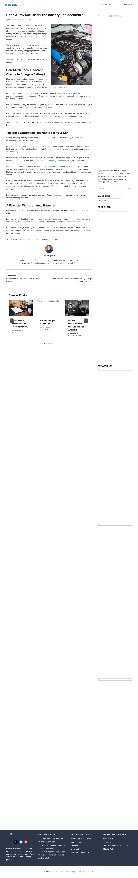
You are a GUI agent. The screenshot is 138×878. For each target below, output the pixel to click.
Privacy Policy (108, 839)
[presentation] (21, 308)
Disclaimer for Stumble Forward (115, 846)
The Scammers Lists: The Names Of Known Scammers (51, 840)
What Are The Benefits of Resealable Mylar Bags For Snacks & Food (72, 278)
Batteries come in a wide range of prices (22, 146)
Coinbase (74, 846)
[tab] (44, 343)
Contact (119, 4)
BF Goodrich (61, 231)
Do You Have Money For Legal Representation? (20, 324)
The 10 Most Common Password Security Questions (51, 846)
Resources (128, 4)
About (111, 4)
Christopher (12, 20)
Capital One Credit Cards (81, 839)
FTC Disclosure (109, 842)
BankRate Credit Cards (80, 852)
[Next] (86, 320)
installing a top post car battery (61, 160)
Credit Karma (76, 842)
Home (104, 4)
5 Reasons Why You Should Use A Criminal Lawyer (23, 278)
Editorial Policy (108, 849)
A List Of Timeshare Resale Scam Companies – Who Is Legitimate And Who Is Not (52, 855)
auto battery (26, 25)
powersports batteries (34, 79)
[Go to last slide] (12, 320)
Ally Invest (75, 849)
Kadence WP (89, 872)
